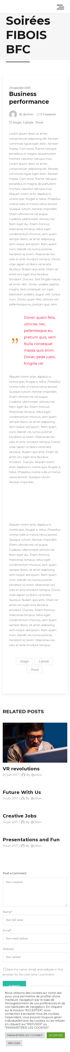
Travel (39, 122)
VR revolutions (21, 769)
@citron (28, 114)
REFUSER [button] (14, 1043)
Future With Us (22, 792)
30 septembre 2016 (19, 88)
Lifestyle (28, 122)
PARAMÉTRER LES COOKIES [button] (24, 1035)
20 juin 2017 (11, 775)
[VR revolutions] (35, 742)
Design (17, 122)
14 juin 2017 (10, 798)
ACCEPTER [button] (56, 1035)
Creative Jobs (19, 816)
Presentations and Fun (31, 839)
